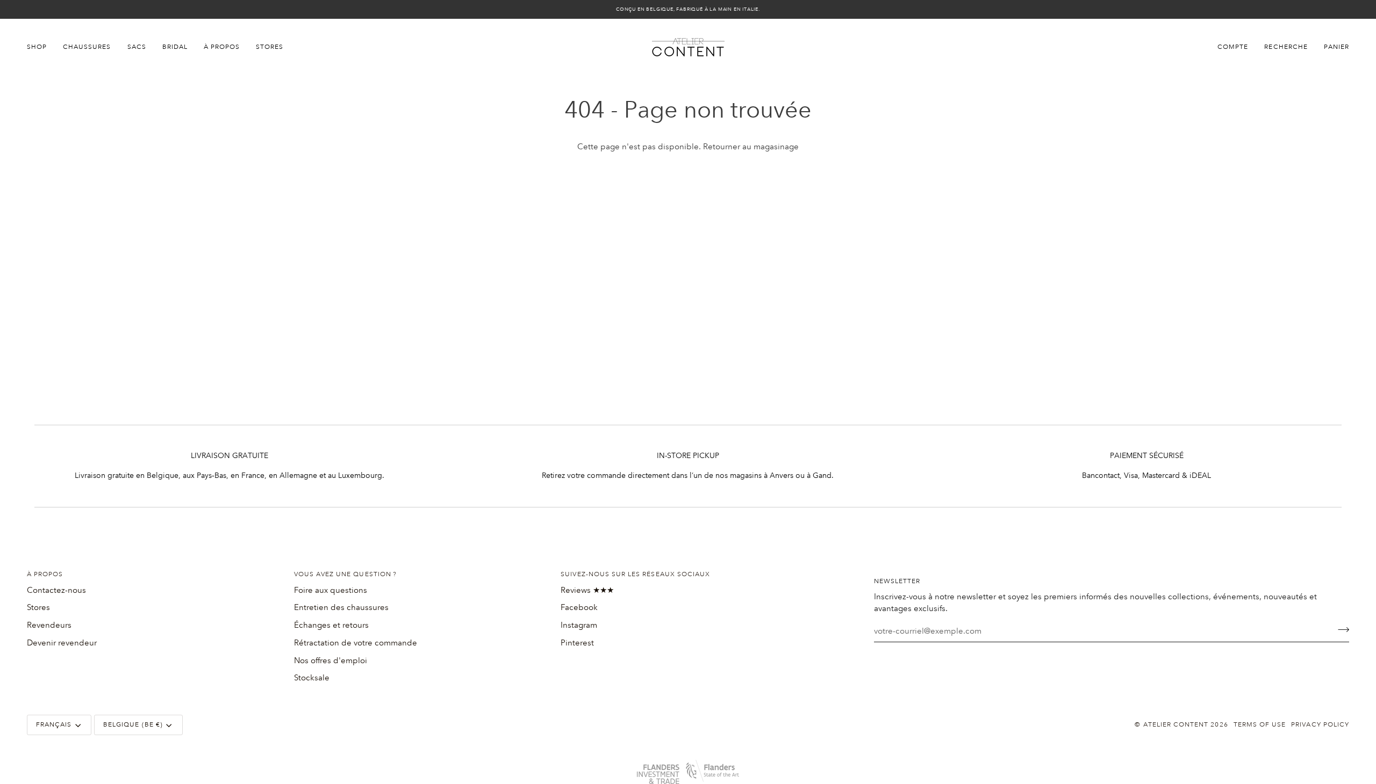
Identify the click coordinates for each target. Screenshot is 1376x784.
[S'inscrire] (1340, 629)
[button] (41, 47)
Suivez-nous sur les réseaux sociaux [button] (635, 574)
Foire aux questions (330, 590)
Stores (38, 607)
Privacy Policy (1320, 725)
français (53, 725)
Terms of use (1260, 725)
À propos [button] (45, 574)
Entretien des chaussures (341, 607)
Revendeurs (49, 625)
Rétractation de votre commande (355, 643)
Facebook (579, 607)
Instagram (579, 625)
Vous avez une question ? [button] (345, 574)
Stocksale (311, 678)
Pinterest (577, 643)
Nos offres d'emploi (330, 660)
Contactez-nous (56, 590)
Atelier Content (1176, 725)
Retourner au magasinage (751, 146)
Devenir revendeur (62, 643)
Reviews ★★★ (587, 590)
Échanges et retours (331, 625)
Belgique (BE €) (133, 725)
